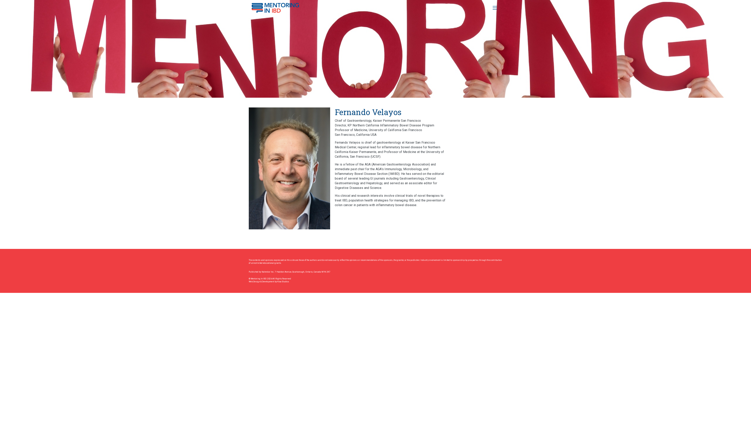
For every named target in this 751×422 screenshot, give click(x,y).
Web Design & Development (262, 282)
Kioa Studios (283, 282)
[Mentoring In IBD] (275, 8)
